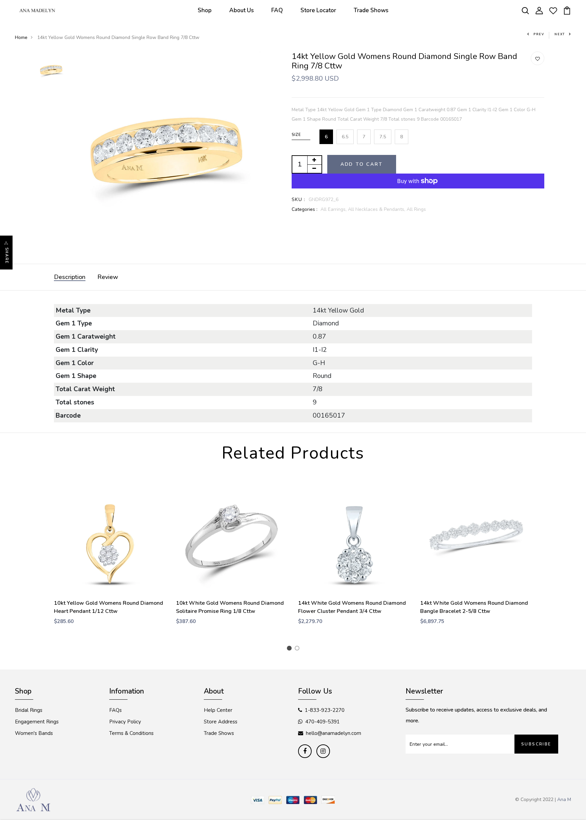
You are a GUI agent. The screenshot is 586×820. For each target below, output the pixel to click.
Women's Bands (34, 733)
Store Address (220, 721)
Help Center (218, 710)
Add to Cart (361, 164)
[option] (51, 70)
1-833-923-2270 (325, 710)
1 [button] (290, 649)
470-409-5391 (322, 721)
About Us (241, 10)
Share (6, 255)
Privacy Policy (125, 721)
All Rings (416, 209)
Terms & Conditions (131, 733)
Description (69, 277)
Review (107, 277)
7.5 (382, 137)
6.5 (345, 137)
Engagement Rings (37, 721)
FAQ (277, 10)
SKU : (299, 199)
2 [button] (298, 649)
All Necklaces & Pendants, (377, 209)
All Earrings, (334, 209)
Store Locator (318, 10)
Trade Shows (371, 10)
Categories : (304, 209)
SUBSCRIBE (536, 744)
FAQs (115, 710)
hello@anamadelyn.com (333, 733)
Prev (538, 34)
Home (21, 37)
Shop (205, 10)
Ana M (564, 799)
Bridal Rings (28, 710)
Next (559, 34)
